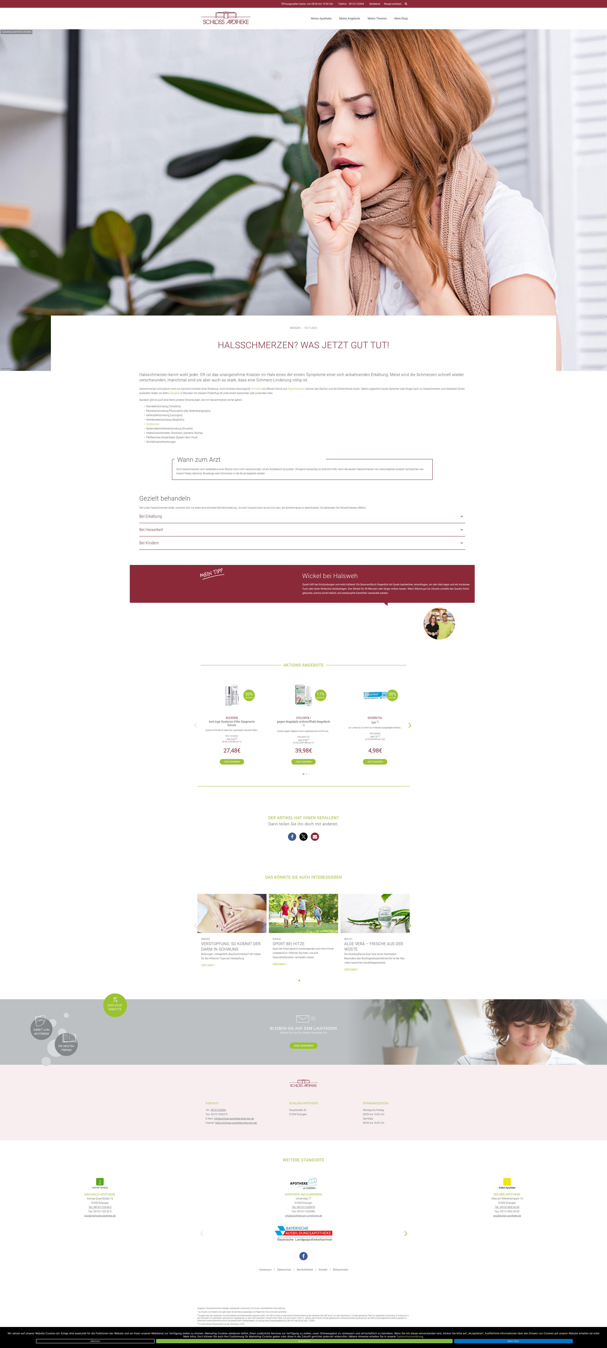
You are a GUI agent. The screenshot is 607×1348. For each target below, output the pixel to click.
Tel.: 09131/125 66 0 (100, 1207)
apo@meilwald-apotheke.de (100, 1215)
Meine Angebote (349, 18)
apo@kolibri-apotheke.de (507, 1215)
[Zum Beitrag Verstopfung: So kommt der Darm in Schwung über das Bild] (232, 913)
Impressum (265, 1269)
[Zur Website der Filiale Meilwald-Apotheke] (100, 1183)
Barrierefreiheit (305, 1269)
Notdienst (374, 3)
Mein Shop (401, 18)
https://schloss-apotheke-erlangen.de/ (236, 1122)
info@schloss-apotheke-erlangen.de (234, 1118)
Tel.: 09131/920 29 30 (507, 1207)
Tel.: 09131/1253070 (303, 1207)
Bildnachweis (340, 1269)
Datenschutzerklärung (410, 1336)
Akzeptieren (304, 1341)
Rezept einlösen (393, 3)
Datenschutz (284, 1269)
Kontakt (323, 1269)
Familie (277, 939)
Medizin (295, 327)
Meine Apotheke (321, 18)
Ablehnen (95, 1341)
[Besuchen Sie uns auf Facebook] (303, 1256)
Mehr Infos (513, 1341)
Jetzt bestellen (232, 761)
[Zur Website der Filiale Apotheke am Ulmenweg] (303, 1183)
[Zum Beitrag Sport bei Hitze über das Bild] (303, 913)
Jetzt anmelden (303, 1045)
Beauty (348, 939)
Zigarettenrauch (296, 388)
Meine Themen (377, 18)
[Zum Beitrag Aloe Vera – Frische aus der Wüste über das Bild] (375, 913)
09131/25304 (356, 4)
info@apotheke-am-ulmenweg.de (303, 1215)
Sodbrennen (152, 424)
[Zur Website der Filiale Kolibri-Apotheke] (507, 1183)
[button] (411, 723)
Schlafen (256, 388)
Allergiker (174, 393)
